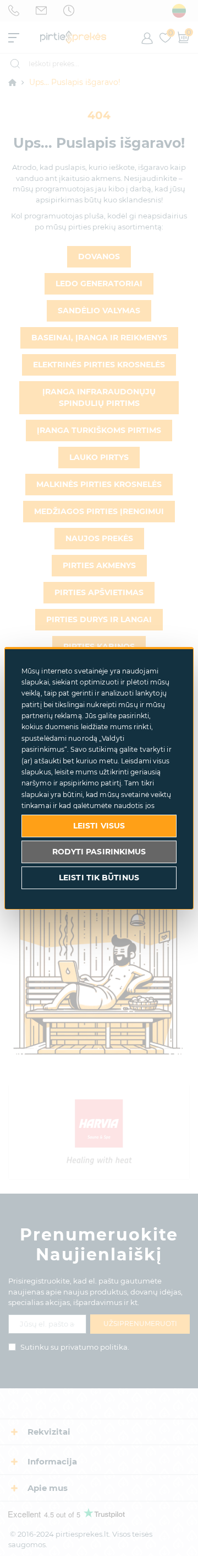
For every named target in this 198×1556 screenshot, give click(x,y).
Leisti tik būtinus (99, 878)
